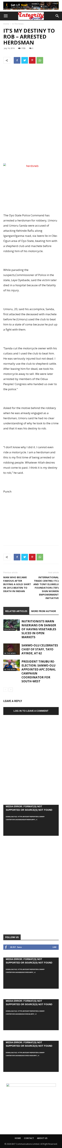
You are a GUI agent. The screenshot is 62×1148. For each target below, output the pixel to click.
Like (54, 947)
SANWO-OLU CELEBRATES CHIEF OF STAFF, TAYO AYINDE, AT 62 (39, 649)
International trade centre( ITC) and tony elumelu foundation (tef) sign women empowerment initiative (46, 588)
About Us (42, 1138)
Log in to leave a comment (31, 711)
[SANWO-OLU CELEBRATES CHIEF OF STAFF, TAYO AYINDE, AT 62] (11, 649)
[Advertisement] (31, 138)
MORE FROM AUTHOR (43, 611)
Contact (29, 1138)
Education (9, 629)
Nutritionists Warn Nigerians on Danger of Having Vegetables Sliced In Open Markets (38, 629)
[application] (31, 820)
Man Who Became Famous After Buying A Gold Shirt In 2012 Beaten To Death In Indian (17, 584)
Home (6, 23)
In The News (17, 23)
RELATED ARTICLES (16, 611)
